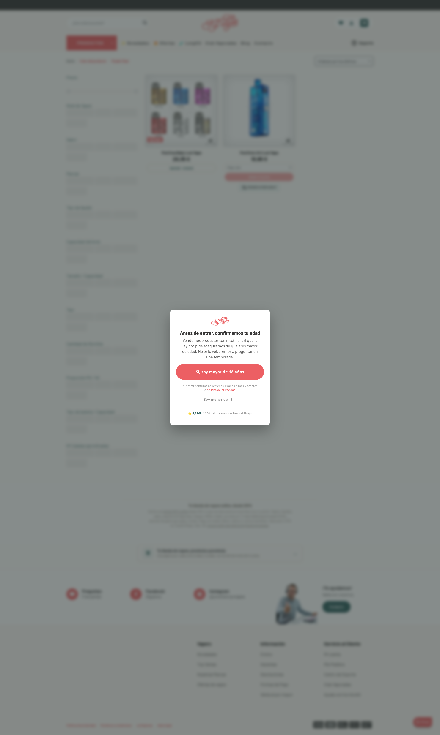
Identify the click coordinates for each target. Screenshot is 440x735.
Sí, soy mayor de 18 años (220, 371)
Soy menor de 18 (218, 399)
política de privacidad (221, 390)
